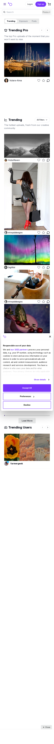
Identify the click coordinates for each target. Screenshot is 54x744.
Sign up (40, 4)
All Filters (40, 120)
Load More (27, 420)
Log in (30, 4)
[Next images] (47, 30)
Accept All (27, 388)
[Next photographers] (48, 427)
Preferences (25, 396)
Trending (11, 21)
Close (47, 727)
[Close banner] (50, 337)
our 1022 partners (19, 349)
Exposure (23, 21)
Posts (34, 21)
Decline (27, 405)
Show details (40, 379)
